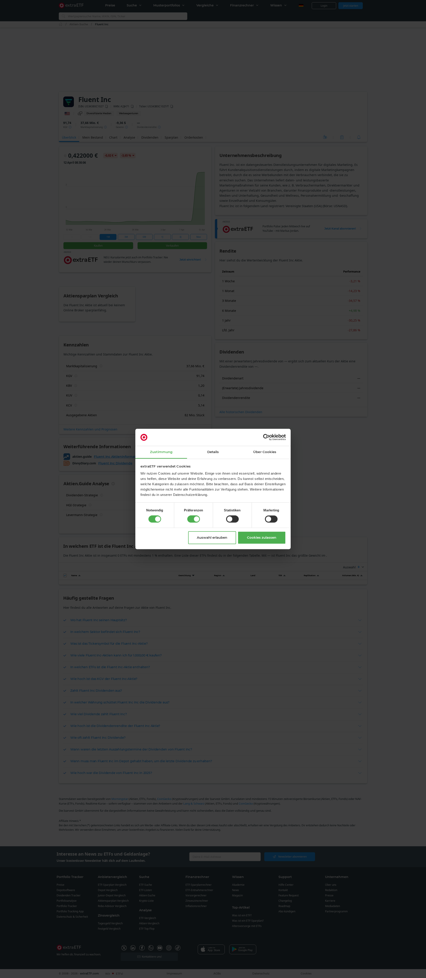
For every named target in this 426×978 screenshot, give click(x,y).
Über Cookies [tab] (264, 452)
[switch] (193, 519)
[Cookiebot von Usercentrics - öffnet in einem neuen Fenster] (266, 437)
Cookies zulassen (261, 537)
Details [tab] (213, 452)
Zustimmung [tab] (161, 452)
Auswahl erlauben (212, 537)
